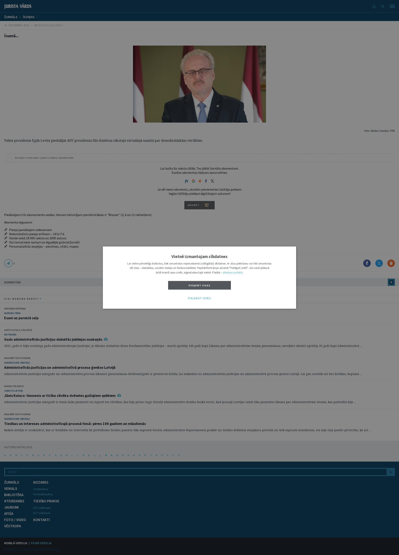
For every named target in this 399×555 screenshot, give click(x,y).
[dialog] (199, 277)
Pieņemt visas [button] (200, 285)
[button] (199, 298)
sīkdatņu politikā (233, 272)
